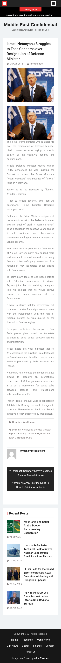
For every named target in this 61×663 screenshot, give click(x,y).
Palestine (45, 433)
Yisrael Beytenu (24, 437)
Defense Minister (42, 429)
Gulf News (12, 645)
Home (14, 639)
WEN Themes (41, 658)
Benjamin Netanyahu (22, 429)
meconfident (36, 63)
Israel (23, 433)
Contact (50, 645)
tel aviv (12, 437)
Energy (25, 645)
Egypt (12, 433)
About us (30, 651)
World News (29, 422)
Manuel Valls (33, 433)
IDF (17, 433)
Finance (37, 645)
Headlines (17, 422)
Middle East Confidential (30, 24)
